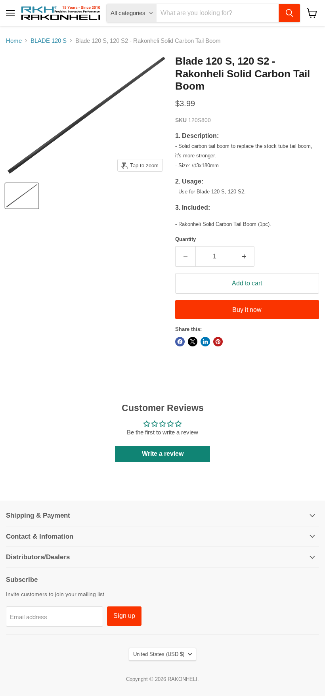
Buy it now (247, 309)
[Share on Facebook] (180, 341)
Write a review (163, 453)
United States (158, 654)
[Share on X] (192, 341)
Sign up (124, 615)
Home (14, 40)
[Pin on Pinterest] (218, 341)
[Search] (289, 13)
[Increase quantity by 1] (244, 256)
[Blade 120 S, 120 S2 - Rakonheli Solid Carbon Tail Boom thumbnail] (21, 195)
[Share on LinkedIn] (205, 341)
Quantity (185, 239)
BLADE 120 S (49, 40)
